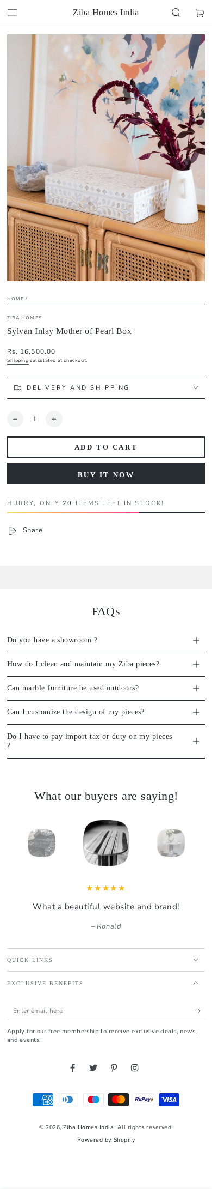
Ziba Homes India (88, 1127)
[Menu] (12, 13)
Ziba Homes (24, 317)
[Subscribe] (200, 1011)
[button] (176, 13)
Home (15, 298)
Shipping (18, 360)
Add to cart (106, 447)
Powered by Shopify (106, 1140)
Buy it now (106, 475)
